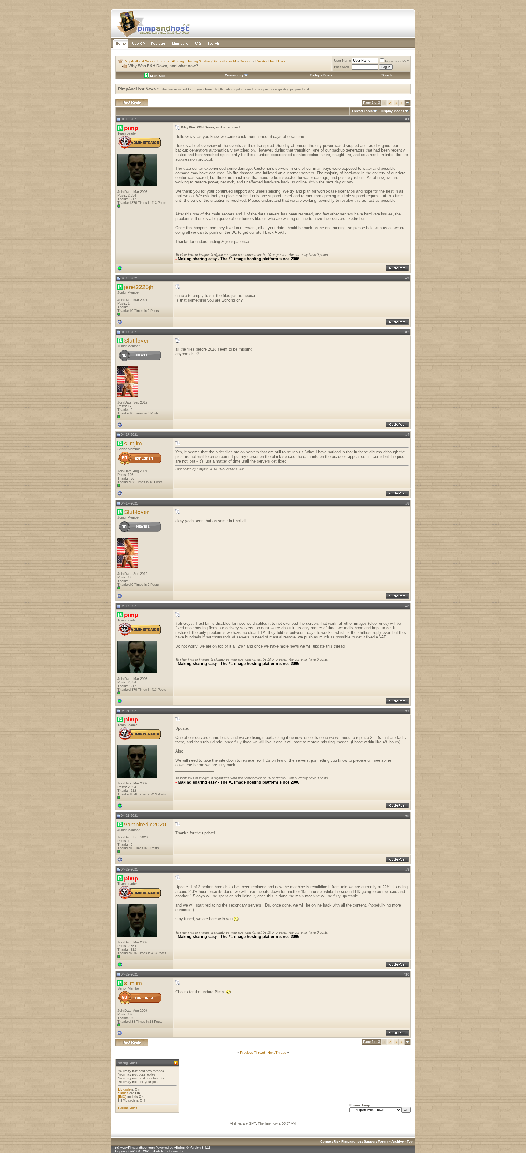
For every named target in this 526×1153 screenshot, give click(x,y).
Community (234, 75)
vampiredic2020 (145, 824)
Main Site (157, 76)
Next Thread (277, 1052)
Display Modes (392, 111)
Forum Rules (127, 1108)
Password (341, 67)
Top (410, 1141)
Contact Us (329, 1141)
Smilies (123, 1093)
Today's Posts (321, 75)
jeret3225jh (138, 287)
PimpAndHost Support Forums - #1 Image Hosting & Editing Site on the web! (180, 61)
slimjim (133, 443)
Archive (397, 1141)
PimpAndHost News (270, 61)
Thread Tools (362, 111)
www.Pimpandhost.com (137, 1147)
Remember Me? (397, 61)
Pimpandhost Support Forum (364, 1141)
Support (245, 61)
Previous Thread (252, 1052)
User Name (342, 60)
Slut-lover (136, 340)
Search (386, 75)
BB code (124, 1089)
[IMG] (122, 1097)
